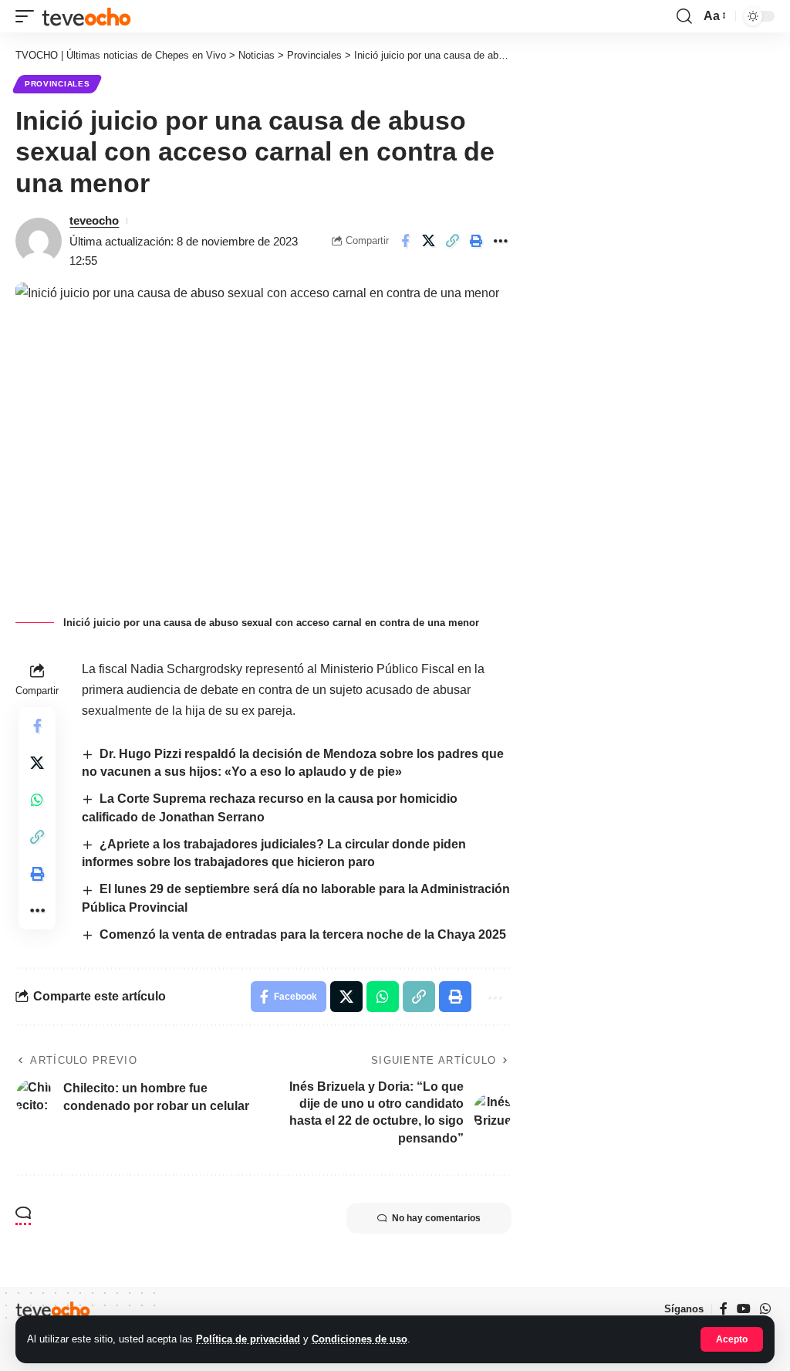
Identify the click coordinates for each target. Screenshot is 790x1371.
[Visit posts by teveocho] (38, 241)
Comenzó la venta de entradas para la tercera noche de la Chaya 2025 (303, 934)
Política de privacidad (248, 1339)
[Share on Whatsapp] (37, 799)
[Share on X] (429, 240)
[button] (732, 1339)
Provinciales (57, 84)
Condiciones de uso (359, 1339)
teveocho (94, 220)
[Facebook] (723, 1308)
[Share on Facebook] (405, 240)
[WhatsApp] (765, 1308)
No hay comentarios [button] (436, 1218)
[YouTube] (744, 1308)
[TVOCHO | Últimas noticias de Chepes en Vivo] (86, 15)
